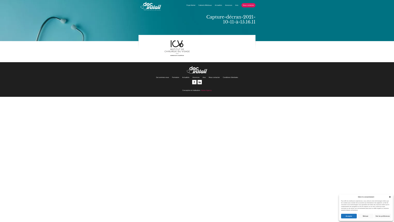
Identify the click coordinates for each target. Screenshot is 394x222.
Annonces (228, 5)
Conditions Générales (230, 77)
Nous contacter (248, 5)
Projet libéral (191, 5)
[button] (390, 197)
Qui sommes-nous (162, 77)
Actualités (218, 5)
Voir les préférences (383, 216)
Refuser (365, 216)
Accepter (349, 216)
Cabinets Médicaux (205, 5)
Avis (236, 5)
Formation (175, 77)
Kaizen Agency (206, 90)
